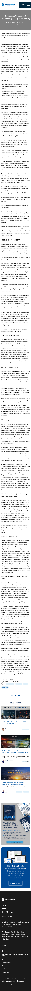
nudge (25, 683)
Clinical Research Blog (26, 729)
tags (2, 684)
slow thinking (5, 687)
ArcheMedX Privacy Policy (8, 984)
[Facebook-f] (3, 912)
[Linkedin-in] (12, 912)
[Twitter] (7, 912)
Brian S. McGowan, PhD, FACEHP (12, 678)
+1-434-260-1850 (6, 962)
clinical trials (18, 683)
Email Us (4, 969)
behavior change (10, 683)
